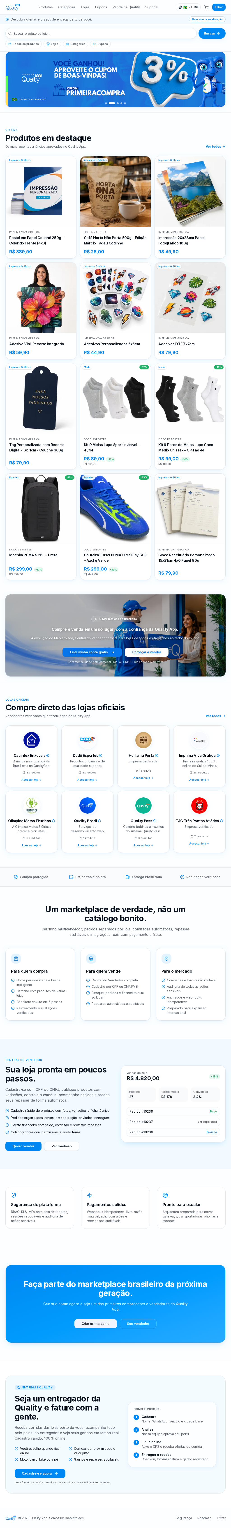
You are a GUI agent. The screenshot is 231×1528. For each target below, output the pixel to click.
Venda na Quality (126, 7)
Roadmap (204, 1518)
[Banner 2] (112, 103)
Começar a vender (146, 652)
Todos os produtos (26, 44)
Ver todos (213, 146)
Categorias (67, 7)
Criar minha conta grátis (89, 652)
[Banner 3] (118, 103)
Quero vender (23, 1146)
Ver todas (213, 716)
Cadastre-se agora (37, 1473)
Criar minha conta (96, 1323)
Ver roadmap (62, 1146)
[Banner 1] (106, 103)
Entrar (219, 7)
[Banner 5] (125, 103)
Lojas (85, 7)
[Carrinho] (206, 7)
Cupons (101, 7)
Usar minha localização (207, 19)
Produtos (46, 7)
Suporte (151, 7)
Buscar (209, 33)
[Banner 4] (121, 103)
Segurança (184, 1518)
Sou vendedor (138, 1323)
